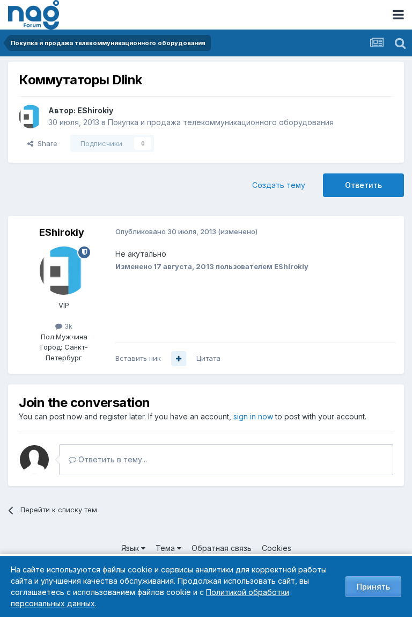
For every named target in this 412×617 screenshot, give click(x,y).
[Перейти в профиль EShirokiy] (30, 116)
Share (45, 143)
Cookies (276, 548)
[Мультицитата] (178, 358)
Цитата (208, 358)
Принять (373, 586)
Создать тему (278, 185)
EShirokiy (95, 110)
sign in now (253, 416)
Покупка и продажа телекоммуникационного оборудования (221, 122)
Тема (166, 548)
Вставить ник (138, 358)
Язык (131, 548)
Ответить (363, 185)
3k (67, 326)
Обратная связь (222, 548)
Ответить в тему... (111, 459)
